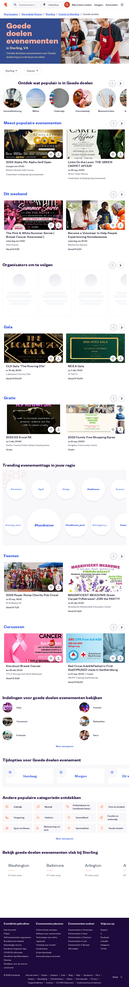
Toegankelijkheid (35, 982)
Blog (71, 974)
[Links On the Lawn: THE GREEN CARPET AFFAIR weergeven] (95, 144)
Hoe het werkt (10, 929)
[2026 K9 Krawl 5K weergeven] (33, 419)
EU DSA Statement (64, 982)
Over (63, 974)
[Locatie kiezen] (44, 4)
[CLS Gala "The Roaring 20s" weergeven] (33, 348)
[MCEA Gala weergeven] (95, 348)
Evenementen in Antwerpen (80, 929)
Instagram (105, 944)
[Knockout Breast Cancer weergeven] (33, 648)
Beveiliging (42, 978)
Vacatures (88, 974)
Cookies (49, 982)
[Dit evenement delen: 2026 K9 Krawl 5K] (58, 429)
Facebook (105, 937)
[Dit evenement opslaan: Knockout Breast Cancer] (51, 658)
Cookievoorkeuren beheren (89, 982)
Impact (31, 978)
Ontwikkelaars (56, 978)
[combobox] (55, 4)
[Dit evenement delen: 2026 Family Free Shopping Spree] (120, 429)
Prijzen (7, 933)
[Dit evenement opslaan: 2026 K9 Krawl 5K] (51, 429)
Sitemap (7, 959)
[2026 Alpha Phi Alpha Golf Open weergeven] (33, 144)
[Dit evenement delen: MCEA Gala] (120, 358)
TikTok (104, 948)
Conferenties (42, 948)
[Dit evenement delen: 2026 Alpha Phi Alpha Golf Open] (58, 154)
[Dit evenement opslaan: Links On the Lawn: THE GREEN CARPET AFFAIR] (113, 154)
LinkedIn (104, 940)
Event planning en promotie (48, 956)
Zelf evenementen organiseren (17, 937)
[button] (12, 70)
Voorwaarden (82, 978)
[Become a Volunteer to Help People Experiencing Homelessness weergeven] (95, 215)
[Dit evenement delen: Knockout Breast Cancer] (58, 658)
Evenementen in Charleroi (79, 937)
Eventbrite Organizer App (15, 948)
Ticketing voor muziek (46, 944)
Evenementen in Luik (77, 940)
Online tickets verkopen (46, 929)
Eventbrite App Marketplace (16, 956)
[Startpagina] (6, 5)
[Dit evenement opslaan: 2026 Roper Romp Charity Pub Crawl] (51, 587)
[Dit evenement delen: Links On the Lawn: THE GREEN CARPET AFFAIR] (120, 154)
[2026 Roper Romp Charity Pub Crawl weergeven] (33, 577)
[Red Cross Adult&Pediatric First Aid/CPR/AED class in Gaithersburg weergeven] (95, 648)
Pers (98, 974)
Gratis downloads (43, 952)
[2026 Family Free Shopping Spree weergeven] (95, 419)
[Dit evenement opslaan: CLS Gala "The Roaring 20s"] (51, 358)
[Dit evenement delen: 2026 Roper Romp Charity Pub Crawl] (58, 587)
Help (78, 974)
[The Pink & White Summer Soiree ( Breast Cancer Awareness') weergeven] (33, 215)
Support (104, 929)
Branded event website (14, 940)
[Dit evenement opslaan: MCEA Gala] (113, 358)
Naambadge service (13, 944)
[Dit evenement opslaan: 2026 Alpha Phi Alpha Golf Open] (51, 154)
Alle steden (73, 948)
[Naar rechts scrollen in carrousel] (120, 83)
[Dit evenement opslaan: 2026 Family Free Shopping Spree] (113, 429)
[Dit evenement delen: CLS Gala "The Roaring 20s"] (58, 358)
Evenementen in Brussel (79, 944)
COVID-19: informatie (13, 952)
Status (69, 978)
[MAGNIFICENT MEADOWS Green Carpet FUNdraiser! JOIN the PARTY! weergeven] (95, 577)
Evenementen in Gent (77, 933)
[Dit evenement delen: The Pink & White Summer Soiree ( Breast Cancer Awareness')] (58, 225)
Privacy (94, 978)
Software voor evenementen (48, 933)
